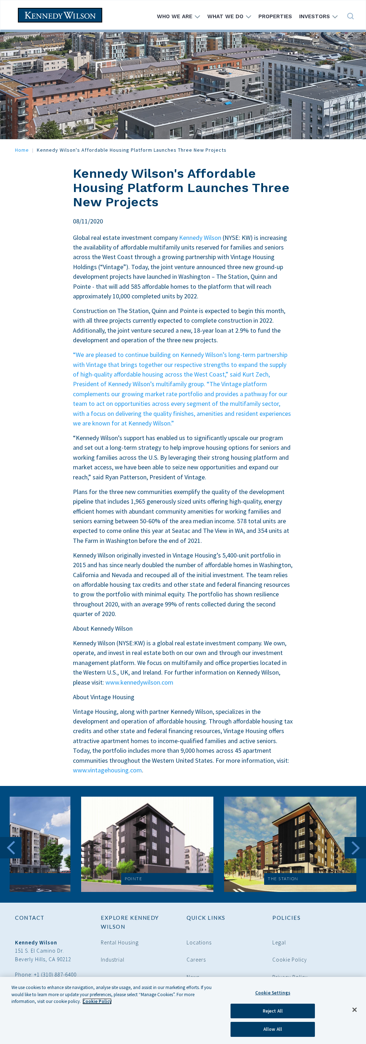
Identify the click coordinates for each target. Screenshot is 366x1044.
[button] (147, 844)
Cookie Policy (289, 959)
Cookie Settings (272, 993)
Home (22, 150)
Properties (275, 16)
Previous (10, 847)
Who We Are (175, 16)
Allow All (272, 1029)
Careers (196, 959)
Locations (199, 942)
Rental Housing (120, 942)
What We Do (226, 16)
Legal (279, 942)
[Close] (354, 1010)
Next (355, 847)
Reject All (273, 1011)
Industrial (112, 959)
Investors (315, 16)
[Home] (63, 15)
